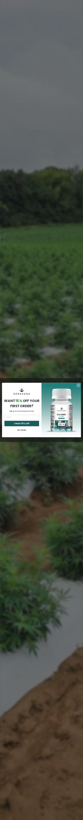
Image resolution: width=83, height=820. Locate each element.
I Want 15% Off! (22, 423)
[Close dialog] (78, 385)
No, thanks (21, 430)
